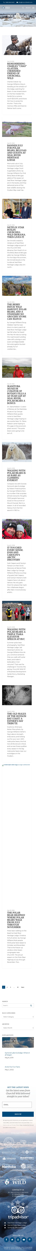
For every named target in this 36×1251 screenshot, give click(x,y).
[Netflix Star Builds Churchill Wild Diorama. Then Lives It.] (17, 236)
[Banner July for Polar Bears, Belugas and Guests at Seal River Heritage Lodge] (17, 157)
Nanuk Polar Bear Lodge (17, 1225)
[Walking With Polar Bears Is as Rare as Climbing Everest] (17, 479)
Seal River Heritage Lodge (17, 1223)
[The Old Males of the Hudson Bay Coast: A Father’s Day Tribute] (17, 723)
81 (18, 987)
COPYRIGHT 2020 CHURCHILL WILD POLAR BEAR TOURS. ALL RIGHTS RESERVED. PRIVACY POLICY (18, 1248)
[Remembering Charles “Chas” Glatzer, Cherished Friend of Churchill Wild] (17, 75)
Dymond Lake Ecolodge (16, 1228)
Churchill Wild (10, 37)
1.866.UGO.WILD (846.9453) (19, 1192)
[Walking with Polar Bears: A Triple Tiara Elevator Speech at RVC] (17, 642)
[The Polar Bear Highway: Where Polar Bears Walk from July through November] (17, 866)
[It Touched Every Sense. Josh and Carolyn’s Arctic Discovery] (17, 559)
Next (22, 987)
